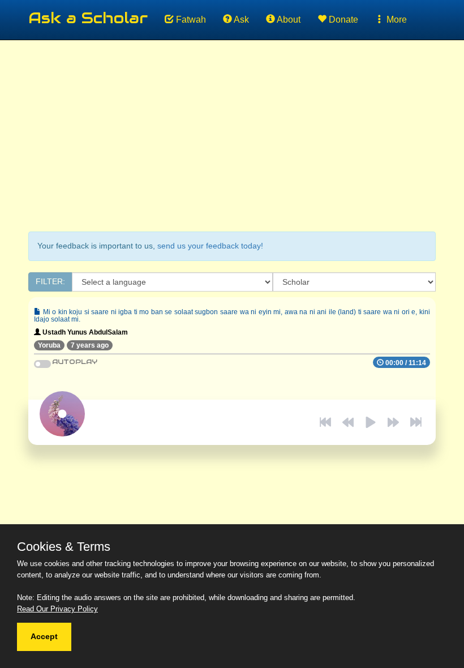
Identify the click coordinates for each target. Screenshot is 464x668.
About (287, 19)
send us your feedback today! (210, 245)
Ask (240, 19)
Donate (342, 19)
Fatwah (190, 19)
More (395, 19)
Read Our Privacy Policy (57, 609)
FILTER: (50, 281)
